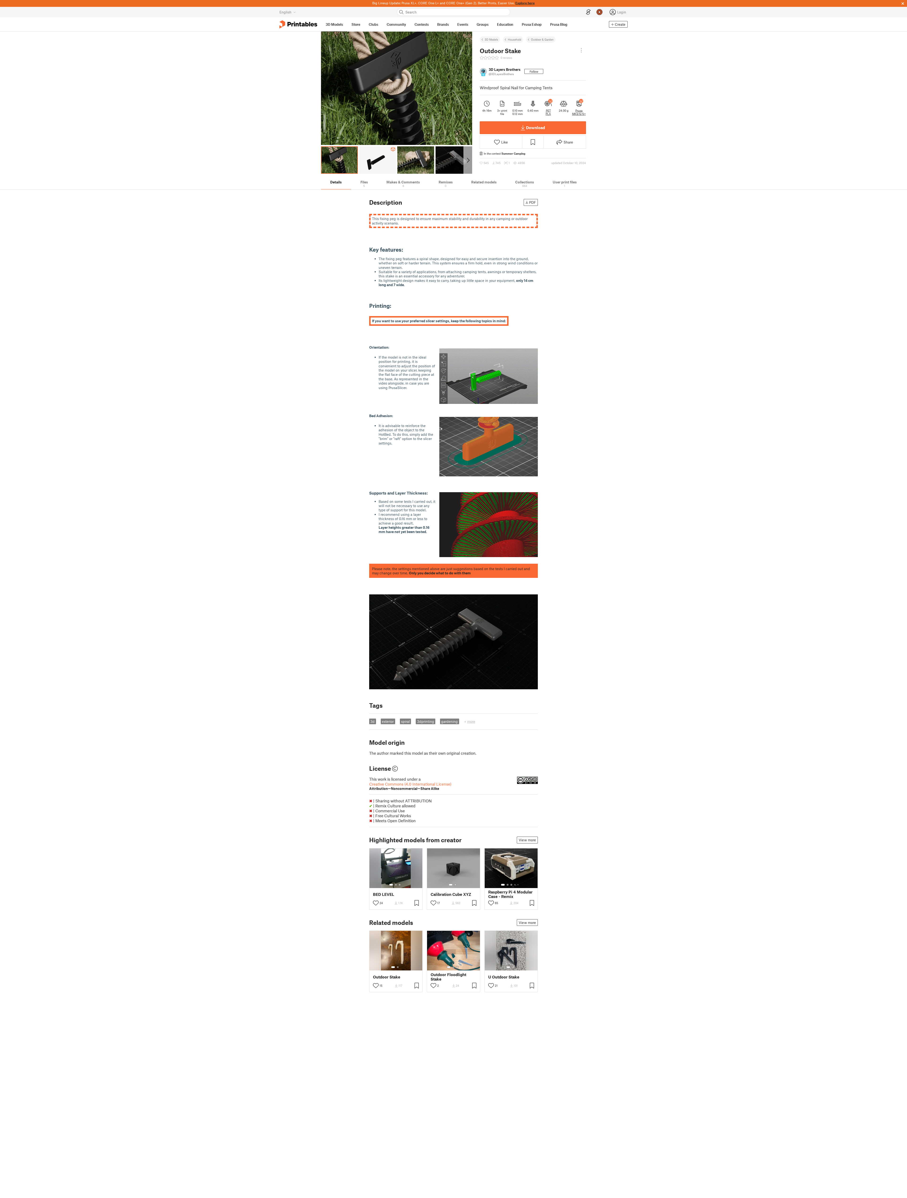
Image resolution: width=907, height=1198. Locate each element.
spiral (405, 721)
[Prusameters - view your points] (599, 12)
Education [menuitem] (505, 24)
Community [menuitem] (396, 24)
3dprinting (425, 721)
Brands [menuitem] (443, 24)
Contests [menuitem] (422, 24)
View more (527, 840)
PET (548, 110)
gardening (449, 721)
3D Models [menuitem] (334, 24)
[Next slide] (467, 160)
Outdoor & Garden (542, 39)
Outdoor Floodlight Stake (448, 976)
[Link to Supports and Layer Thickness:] (430, 493)
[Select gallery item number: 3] (400, 885)
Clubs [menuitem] (373, 24)
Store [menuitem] (355, 24)
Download (535, 127)
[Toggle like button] (376, 903)
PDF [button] (532, 202)
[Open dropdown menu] (581, 50)
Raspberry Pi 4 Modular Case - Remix (510, 894)
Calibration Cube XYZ (451, 894)
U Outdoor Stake (503, 977)
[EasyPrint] (588, 12)
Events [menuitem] (462, 24)
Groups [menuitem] (482, 24)
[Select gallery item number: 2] (396, 885)
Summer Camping (513, 153)
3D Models (491, 39)
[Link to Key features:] (406, 249)
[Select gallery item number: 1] (391, 885)
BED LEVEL (383, 894)
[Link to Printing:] (394, 305)
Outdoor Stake (386, 977)
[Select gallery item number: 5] (518, 885)
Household (514, 39)
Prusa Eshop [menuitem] (532, 24)
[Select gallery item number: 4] (515, 885)
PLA (548, 113)
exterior (388, 721)
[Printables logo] (298, 24)
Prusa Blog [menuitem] (558, 24)
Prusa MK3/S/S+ (579, 112)
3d (372, 721)
